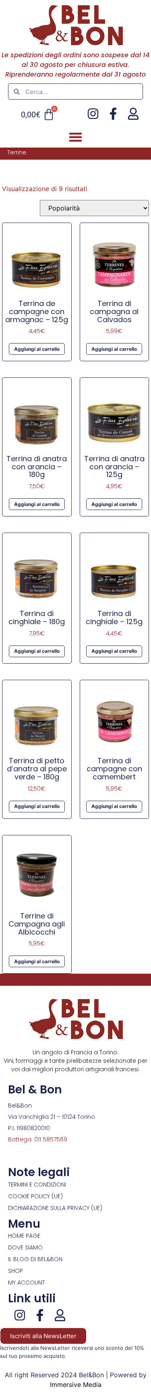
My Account (26, 1282)
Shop (15, 1271)
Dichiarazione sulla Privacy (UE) (55, 1208)
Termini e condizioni (37, 1185)
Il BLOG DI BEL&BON (35, 1259)
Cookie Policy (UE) (35, 1196)
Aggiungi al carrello (37, 349)
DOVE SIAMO (25, 1247)
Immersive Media (75, 1384)
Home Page (24, 1236)
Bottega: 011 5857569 (37, 1139)
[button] (75, 137)
